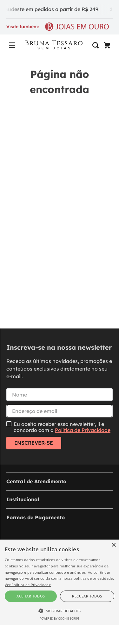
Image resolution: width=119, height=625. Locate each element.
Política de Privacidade (82, 430)
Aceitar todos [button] (31, 596)
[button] (12, 45)
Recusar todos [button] (87, 596)
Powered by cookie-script (59, 618)
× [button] (113, 545)
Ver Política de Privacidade (28, 584)
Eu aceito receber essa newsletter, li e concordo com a (62, 427)
